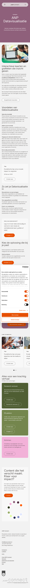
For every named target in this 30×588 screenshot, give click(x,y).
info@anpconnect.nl (7, 542)
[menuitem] (4, 4)
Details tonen (22, 310)
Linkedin (4, 551)
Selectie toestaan (15, 319)
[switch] (26, 296)
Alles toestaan (15, 314)
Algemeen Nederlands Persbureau (20, 582)
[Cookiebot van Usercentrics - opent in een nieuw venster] (22, 267)
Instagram (4, 549)
